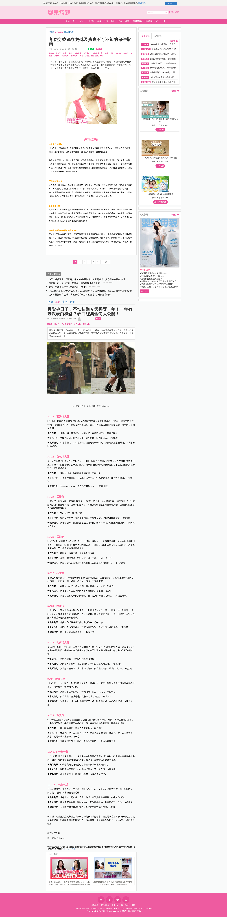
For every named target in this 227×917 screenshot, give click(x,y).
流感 (81, 56)
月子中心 (86, 53)
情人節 (56, 324)
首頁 (52, 32)
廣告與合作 (125, 905)
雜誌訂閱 (144, 291)
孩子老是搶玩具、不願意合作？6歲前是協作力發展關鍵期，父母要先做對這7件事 (87, 279)
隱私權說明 (141, 3)
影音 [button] (106, 21)
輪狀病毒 (74, 56)
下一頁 (105, 262)
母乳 (112, 53)
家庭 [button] (81, 21)
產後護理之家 (97, 53)
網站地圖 (95, 905)
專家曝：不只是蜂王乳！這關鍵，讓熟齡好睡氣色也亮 (74, 283)
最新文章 (146, 36)
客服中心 (115, 905)
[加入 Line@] (117, 899)
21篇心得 (160, 130)
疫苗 (87, 56)
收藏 (99, 49)
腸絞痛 (118, 53)
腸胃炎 (57, 56)
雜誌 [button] (127, 21)
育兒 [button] (74, 21)
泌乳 (64, 53)
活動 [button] (120, 21)
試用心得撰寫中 (160, 202)
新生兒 (125, 53)
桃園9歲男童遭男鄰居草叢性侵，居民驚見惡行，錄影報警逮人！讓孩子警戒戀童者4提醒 (90, 290)
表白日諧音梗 (67, 324)
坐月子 (58, 53)
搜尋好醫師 (137, 21)
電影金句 (86, 324)
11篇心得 (160, 166)
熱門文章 (158, 36)
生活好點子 (68, 301)
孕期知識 (69, 32)
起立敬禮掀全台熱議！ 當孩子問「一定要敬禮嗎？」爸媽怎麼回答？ (81, 294)
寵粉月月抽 (160, 21)
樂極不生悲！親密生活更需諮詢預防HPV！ (69, 287)
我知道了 (171, 3)
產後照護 (94, 56)
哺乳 (106, 53)
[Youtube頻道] (101, 899)
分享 (79, 319)
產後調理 (77, 53)
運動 (70, 53)
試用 (113, 21)
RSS (133, 905)
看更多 (173, 41)
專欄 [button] (99, 21)
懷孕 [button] (68, 21)
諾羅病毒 (65, 56)
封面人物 (90, 21)
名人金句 (77, 324)
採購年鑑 (149, 21)
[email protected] (69, 849)
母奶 (101, 56)
